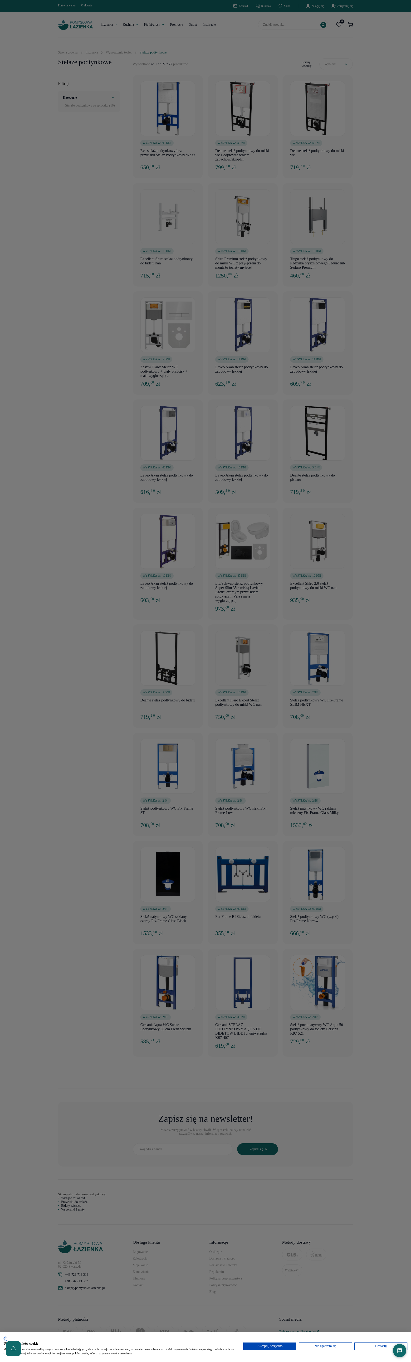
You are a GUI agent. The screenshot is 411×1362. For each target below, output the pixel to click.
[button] (13, 1348)
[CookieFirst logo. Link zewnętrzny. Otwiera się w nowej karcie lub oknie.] (5, 1339)
